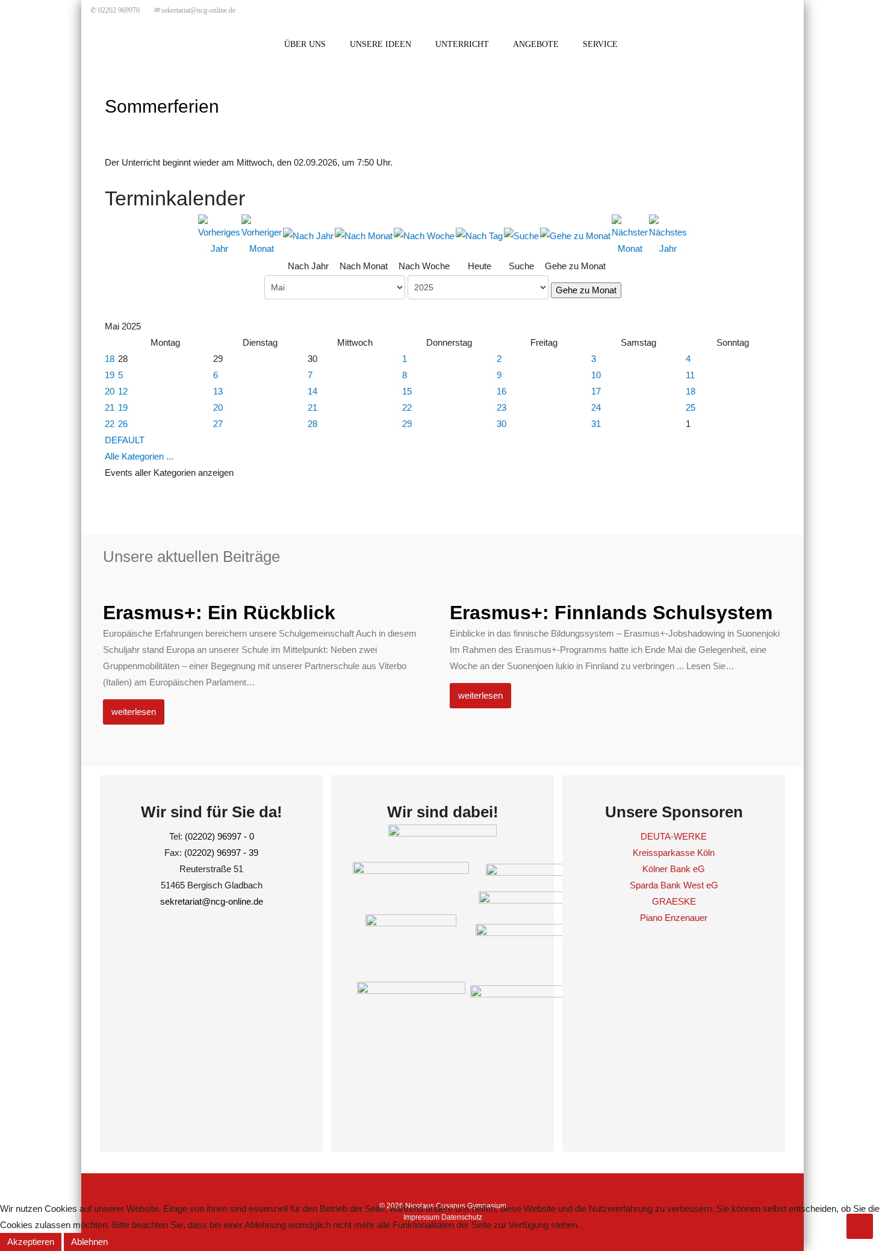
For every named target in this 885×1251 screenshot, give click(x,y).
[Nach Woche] (424, 235)
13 (218, 391)
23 (501, 407)
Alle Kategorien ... (139, 456)
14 (312, 391)
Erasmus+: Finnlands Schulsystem (611, 612)
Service (600, 44)
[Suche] (521, 235)
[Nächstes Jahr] (668, 234)
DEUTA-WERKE (674, 836)
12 (123, 391)
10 (596, 375)
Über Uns (305, 44)
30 (501, 424)
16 (501, 391)
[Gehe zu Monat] (575, 235)
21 (109, 407)
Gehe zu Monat (586, 290)
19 (109, 375)
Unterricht (462, 44)
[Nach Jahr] (308, 235)
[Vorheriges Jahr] (219, 234)
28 (312, 424)
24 (596, 407)
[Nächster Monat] (630, 234)
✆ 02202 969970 (115, 10)
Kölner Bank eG (673, 869)
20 (109, 391)
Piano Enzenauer (673, 918)
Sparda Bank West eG (674, 885)
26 (123, 424)
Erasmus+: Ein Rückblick (219, 612)
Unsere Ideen (380, 44)
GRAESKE (674, 901)
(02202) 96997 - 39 (221, 852)
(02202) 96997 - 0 (219, 836)
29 (407, 424)
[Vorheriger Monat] (261, 234)
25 (690, 407)
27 (218, 424)
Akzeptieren (30, 1242)
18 (109, 359)
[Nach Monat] (364, 235)
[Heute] (479, 235)
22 (407, 407)
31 (596, 424)
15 (407, 391)
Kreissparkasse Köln (674, 852)
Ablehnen (89, 1242)
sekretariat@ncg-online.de (194, 10)
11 (690, 375)
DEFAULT (124, 440)
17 (596, 391)
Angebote (536, 44)
